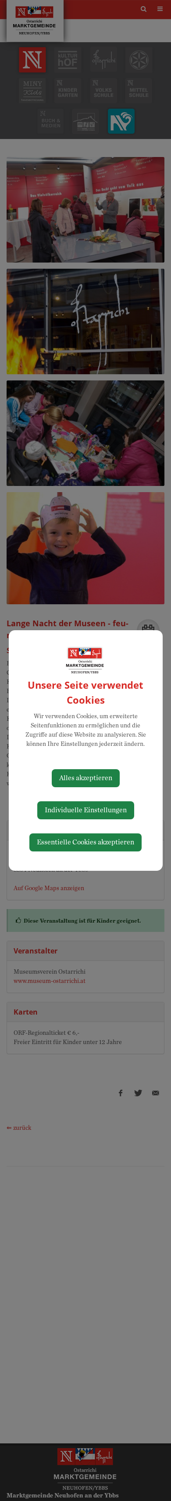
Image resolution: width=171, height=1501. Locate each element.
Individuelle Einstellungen (86, 810)
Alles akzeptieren (85, 778)
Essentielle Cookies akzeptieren (85, 842)
